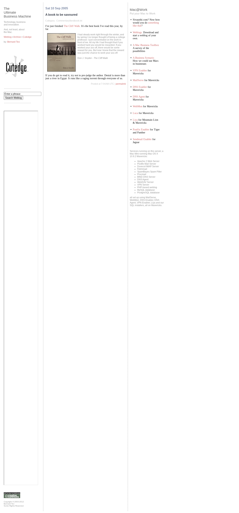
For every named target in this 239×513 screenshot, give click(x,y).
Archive (17, 37)
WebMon (137, 106)
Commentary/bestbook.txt (69, 20)
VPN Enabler (140, 70)
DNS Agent (139, 96)
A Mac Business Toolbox (146, 45)
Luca (135, 113)
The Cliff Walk (72, 26)
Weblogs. (137, 32)
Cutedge (27, 37)
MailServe (138, 80)
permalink (121, 84)
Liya (135, 119)
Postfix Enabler (141, 129)
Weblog (8, 37)
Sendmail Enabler (142, 139)
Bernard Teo (13, 42)
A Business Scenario (143, 57)
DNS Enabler (140, 87)
